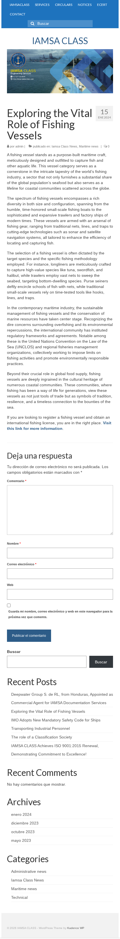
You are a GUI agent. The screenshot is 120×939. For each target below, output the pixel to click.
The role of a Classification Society (41, 737)
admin (19, 146)
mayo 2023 (21, 840)
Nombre (14, 543)
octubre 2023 (23, 832)
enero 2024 (21, 814)
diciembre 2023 (25, 823)
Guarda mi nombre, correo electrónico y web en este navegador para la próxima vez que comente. (60, 614)
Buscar (13, 651)
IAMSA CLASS (60, 40)
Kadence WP (75, 928)
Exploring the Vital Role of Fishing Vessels (48, 711)
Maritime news (89, 146)
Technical (19, 897)
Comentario (16, 481)
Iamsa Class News (64, 146)
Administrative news (28, 871)
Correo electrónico (21, 564)
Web (10, 585)
